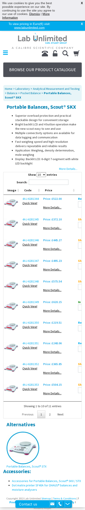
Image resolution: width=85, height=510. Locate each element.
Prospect (47, 508)
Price (48, 190)
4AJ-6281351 (30, 343)
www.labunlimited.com (29, 27)
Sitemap (46, 498)
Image (11, 190)
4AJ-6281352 (30, 364)
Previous (28, 414)
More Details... (52, 207)
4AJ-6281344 (30, 199)
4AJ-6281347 (30, 261)
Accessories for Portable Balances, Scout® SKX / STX (46, 481)
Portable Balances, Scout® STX (26, 466)
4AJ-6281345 (30, 219)
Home (8, 89)
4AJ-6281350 (30, 323)
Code (28, 190)
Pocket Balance (30, 93)
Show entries (42, 175)
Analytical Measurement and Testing (56, 89)
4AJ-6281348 (30, 281)
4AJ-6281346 (30, 240)
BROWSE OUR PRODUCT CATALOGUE (42, 69)
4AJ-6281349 (30, 302)
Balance (12, 93)
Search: (22, 182)
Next (60, 414)
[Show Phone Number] (60, 504)
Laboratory (22, 89)
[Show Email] (52, 504)
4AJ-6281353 (30, 385)
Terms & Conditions (64, 498)
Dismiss (34, 14)
